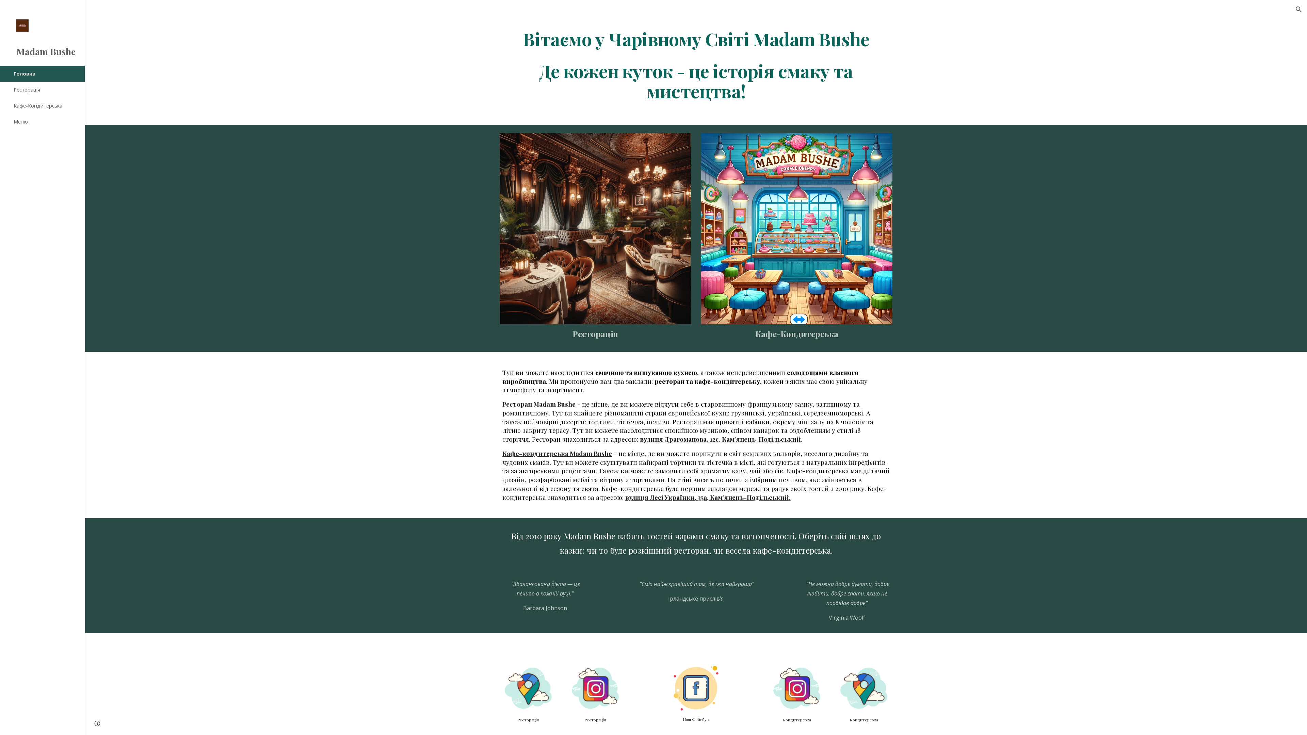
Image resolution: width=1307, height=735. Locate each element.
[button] (1299, 9)
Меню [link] (21, 121)
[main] (696, 65)
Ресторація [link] (27, 89)
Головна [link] (24, 73)
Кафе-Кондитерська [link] (38, 105)
